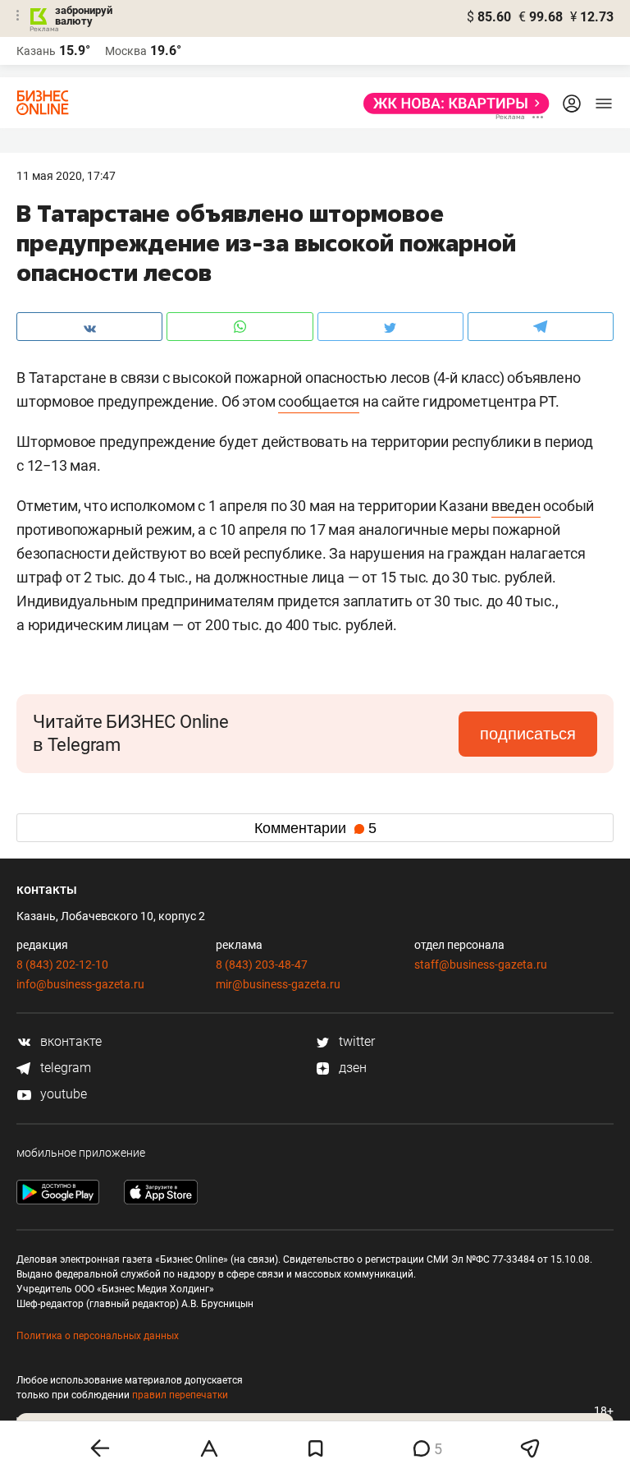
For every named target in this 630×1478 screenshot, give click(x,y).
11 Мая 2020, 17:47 (66, 175)
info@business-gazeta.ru (80, 984)
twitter (355, 1041)
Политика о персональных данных (97, 1336)
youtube (62, 1094)
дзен (351, 1067)
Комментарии (315, 828)
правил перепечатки (180, 1395)
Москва (126, 51)
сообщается (318, 401)
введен (516, 505)
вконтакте (69, 1041)
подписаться (528, 734)
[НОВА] (452, 103)
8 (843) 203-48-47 (262, 964)
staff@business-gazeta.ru (480, 964)
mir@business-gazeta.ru (278, 984)
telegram (64, 1067)
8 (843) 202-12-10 (62, 964)
